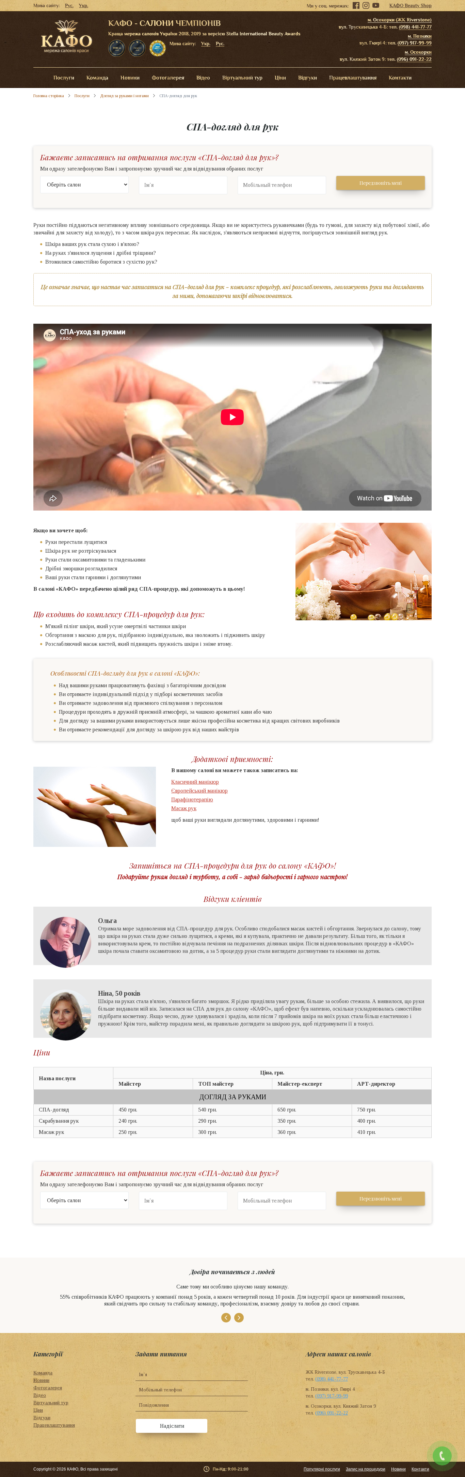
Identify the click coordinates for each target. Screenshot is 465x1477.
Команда (97, 78)
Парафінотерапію (192, 799)
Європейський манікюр (199, 791)
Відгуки (307, 78)
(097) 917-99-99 (415, 43)
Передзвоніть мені (380, 183)
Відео (203, 78)
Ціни (280, 78)
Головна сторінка (48, 95)
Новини (130, 78)
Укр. (83, 5)
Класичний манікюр (195, 782)
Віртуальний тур (242, 78)
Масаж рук (183, 808)
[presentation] (226, 1317)
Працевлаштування (352, 78)
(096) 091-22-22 (414, 59)
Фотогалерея (168, 78)
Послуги (63, 78)
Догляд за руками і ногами (124, 95)
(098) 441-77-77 (415, 27)
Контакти (400, 78)
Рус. (69, 5)
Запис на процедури (365, 1469)
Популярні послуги (322, 1469)
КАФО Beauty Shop (410, 5)
